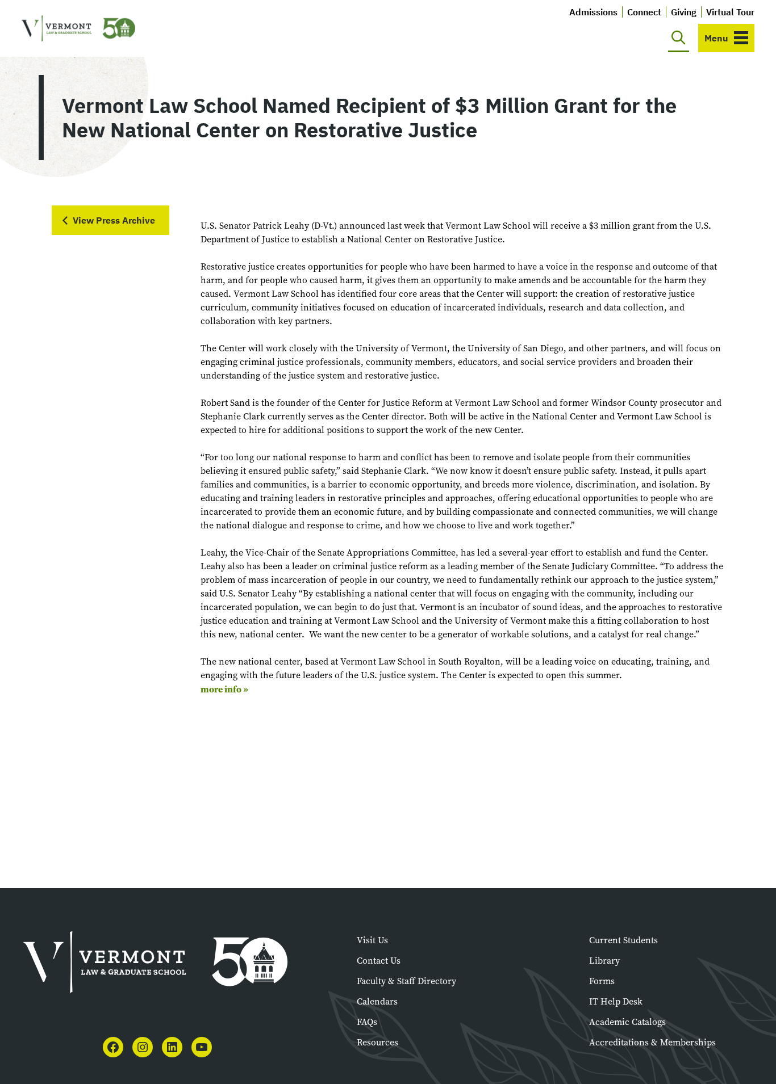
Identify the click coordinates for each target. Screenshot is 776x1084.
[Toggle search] (678, 38)
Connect (644, 12)
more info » (224, 689)
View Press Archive (114, 220)
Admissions (593, 12)
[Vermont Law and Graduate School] (78, 28)
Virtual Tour (730, 12)
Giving (683, 12)
